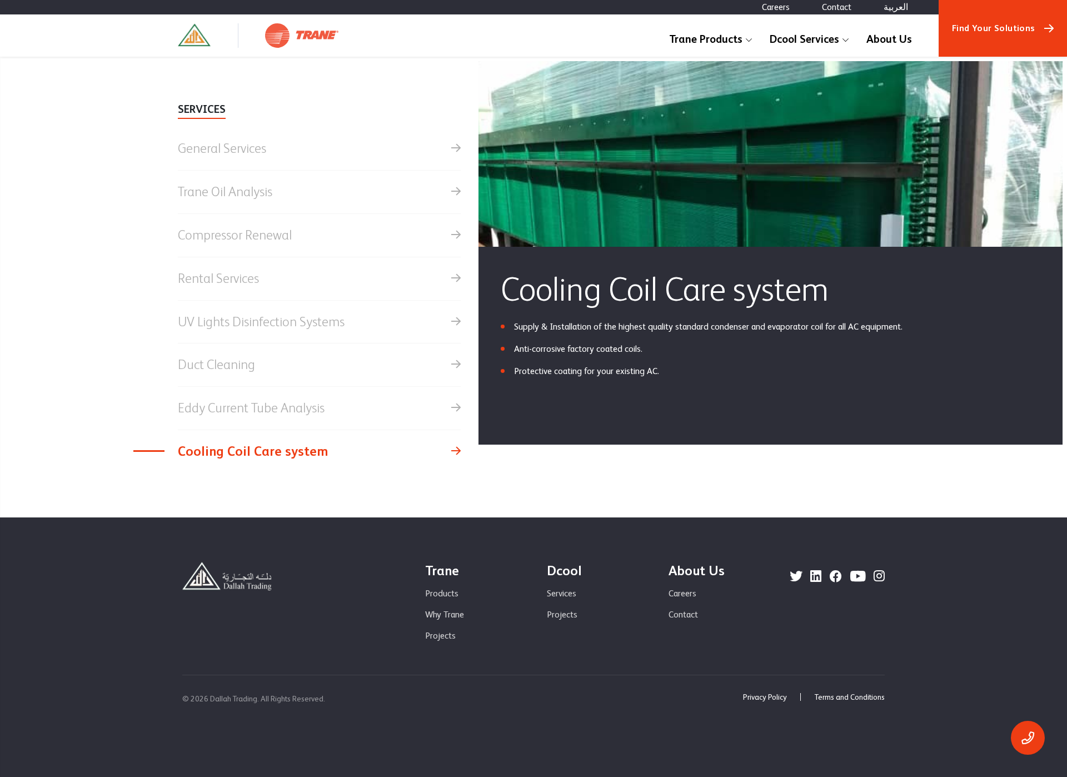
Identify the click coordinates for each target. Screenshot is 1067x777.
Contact (836, 7)
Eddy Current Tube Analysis (251, 407)
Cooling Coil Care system (253, 451)
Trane (442, 570)
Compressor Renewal (235, 234)
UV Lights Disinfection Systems (261, 321)
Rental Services (218, 278)
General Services (222, 148)
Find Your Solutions (993, 28)
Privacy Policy (765, 697)
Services (561, 593)
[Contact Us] (1028, 738)
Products (441, 593)
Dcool (564, 570)
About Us (889, 39)
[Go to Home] (194, 35)
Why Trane (444, 614)
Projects (440, 635)
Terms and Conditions (850, 697)
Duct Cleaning (216, 364)
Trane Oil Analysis (225, 191)
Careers (776, 7)
